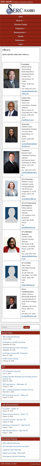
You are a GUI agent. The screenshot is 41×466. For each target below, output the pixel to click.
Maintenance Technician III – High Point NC (16, 425)
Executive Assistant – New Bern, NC (14, 420)
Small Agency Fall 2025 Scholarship (14, 342)
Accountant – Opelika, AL (11, 409)
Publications (19, 28)
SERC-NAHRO (6, 1)
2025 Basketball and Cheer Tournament (15, 348)
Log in (20, 44)
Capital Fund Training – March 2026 (14, 453)
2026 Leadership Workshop (11, 337)
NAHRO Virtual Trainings (10, 359)
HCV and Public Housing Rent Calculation (16, 446)
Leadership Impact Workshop (12, 450)
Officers (6, 49)
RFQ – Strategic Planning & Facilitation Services (18, 390)
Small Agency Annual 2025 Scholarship (15, 353)
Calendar (21, 36)
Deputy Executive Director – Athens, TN (15, 414)
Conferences (19, 40)
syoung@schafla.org (29, 199)
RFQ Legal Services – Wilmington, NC (15, 384)
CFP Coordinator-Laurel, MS (11, 371)
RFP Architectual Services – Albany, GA (15, 395)
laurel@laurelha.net (28, 227)
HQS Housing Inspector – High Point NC (15, 430)
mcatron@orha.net (28, 285)
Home (20, 17)
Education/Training (20, 24)
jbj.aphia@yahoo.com (29, 316)
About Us (19, 21)
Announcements (19, 32)
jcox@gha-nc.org (27, 120)
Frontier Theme (35, 464)
